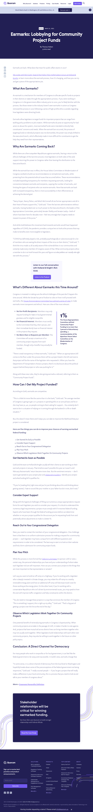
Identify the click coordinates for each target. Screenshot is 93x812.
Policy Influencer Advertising (50, 788)
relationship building (53, 475)
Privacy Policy (12, 806)
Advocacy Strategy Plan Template (66, 785)
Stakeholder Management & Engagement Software (37, 781)
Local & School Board (52, 781)
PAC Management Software (36, 787)
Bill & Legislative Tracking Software (36, 765)
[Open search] (83, 3)
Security (78, 774)
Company (78, 764)
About (78, 761)
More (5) (33, 791)
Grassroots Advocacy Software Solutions (37, 775)
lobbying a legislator (49, 559)
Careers (78, 767)
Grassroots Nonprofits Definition (31, 684)
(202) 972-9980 (26, 802)
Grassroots (49, 771)
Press (78, 771)
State (47, 767)
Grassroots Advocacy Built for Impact (67, 773)
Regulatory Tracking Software (36, 770)
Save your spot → (65, 10)
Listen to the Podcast (42, 277)
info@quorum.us (35, 802)
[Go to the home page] (9, 3)
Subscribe (15, 786)
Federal (48, 764)
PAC (47, 774)
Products (49, 761)
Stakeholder (49, 784)
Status (78, 778)
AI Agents (48, 778)
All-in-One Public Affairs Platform (67, 768)
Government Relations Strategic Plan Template (67, 779)
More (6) (49, 792)
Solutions (34, 761)
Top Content (65, 761)
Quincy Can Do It (65, 764)
